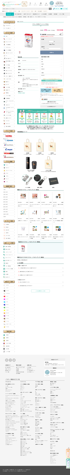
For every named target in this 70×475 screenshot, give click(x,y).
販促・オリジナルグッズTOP (20, 367)
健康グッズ (37, 409)
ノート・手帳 (22, 396)
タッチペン (7, 436)
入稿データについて (27, 14)
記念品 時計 (22, 446)
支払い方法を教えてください (25, 282)
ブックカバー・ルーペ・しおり (25, 407)
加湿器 (51, 391)
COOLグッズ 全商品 (54, 414)
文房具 (6, 388)
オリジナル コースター (38, 435)
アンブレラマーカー (38, 395)
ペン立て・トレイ (23, 403)
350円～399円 (5, 204)
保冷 (35, 11)
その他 (51, 448)
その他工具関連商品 (53, 402)
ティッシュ (51, 461)
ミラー (36, 402)
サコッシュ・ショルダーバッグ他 (10, 411)
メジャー (51, 401)
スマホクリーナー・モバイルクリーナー (11, 440)
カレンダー (45, 11)
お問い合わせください (51, 101)
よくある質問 (44, 14)
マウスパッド (22, 387)
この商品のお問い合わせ (58, 90)
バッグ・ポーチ (52, 443)
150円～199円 (5, 194)
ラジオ (21, 431)
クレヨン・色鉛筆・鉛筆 (24, 423)
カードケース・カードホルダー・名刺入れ (26, 404)
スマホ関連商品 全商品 (9, 433)
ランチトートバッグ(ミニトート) (10, 404)
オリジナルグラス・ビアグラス (10, 428)
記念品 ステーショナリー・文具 (25, 447)
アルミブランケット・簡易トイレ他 (25, 435)
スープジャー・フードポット (9, 424)
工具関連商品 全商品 (54, 395)
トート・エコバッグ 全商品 (10, 393)
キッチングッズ (7, 391)
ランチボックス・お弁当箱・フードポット (41, 440)
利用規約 (17, 370)
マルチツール (52, 398)
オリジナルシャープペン (24, 419)
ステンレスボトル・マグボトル (10, 420)
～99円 (4, 189)
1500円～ (4, 216)
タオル (32, 11)
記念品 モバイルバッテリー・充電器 (26, 452)
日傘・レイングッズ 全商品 (40, 389)
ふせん (21, 394)
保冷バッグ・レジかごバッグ (9, 403)
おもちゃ (51, 447)
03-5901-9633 (59, 3)
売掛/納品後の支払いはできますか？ (26, 285)
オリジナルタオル (38, 414)
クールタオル (52, 416)
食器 (36, 439)
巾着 (19, 11)
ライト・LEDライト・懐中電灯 (24, 430)
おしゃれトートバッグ (8, 407)
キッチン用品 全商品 (39, 433)
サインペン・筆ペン (23, 420)
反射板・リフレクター (23, 432)
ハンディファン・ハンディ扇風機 (55, 417)
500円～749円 (5, 209)
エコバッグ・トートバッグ (25, 11)
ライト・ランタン (52, 390)
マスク (51, 457)
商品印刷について (36, 14)
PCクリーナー (22, 388)
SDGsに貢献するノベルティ (10, 384)
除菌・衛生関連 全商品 (54, 453)
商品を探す (9, 14)
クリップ (21, 399)
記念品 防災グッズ (23, 455)
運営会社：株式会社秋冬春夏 (59, 6)
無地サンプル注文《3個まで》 (47, 90)
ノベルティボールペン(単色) (24, 415)
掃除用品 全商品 (53, 381)
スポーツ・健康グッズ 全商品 (40, 407)
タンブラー (15, 11)
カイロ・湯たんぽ (52, 435)
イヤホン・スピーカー (8, 439)
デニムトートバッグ (8, 399)
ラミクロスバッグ (8, 408)
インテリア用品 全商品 (54, 387)
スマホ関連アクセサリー (9, 444)
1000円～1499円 (5, 214)
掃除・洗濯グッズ (52, 383)
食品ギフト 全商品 (38, 419)
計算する (52, 52)
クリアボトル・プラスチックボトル (10, 423)
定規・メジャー (22, 408)
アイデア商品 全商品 (39, 381)
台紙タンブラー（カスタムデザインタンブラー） (12, 416)
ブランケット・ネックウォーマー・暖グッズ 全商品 (57, 430)
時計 (36, 387)
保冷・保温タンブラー (8, 419)
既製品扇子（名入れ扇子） (54, 424)
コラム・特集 (61, 14)
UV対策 (51, 420)
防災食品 (21, 436)
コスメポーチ (37, 403)
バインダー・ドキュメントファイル (25, 400)
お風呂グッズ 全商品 (39, 444)
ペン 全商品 (22, 413)
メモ (21, 395)
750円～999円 (5, 211)
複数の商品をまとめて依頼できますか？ (27, 271)
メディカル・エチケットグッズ (39, 410)
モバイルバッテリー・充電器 (9, 435)
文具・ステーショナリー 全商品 (26, 392)
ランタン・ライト (52, 409)
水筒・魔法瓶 (7, 427)
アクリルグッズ (8, 381)
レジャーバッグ (52, 410)
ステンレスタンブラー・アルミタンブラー (11, 415)
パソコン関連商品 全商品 (25, 384)
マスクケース (52, 456)
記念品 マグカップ (23, 442)
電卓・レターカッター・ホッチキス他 (26, 411)
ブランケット (52, 432)
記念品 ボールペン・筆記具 (24, 448)
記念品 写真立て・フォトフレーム (25, 451)
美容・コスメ (37, 399)
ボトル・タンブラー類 (8, 387)
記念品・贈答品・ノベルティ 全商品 (26, 439)
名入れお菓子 (40, 11)
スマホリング (7, 443)
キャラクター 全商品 (54, 441)
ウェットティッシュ (53, 460)
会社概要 (50, 14)
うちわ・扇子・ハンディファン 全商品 (57, 422)
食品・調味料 (37, 424)
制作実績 (55, 14)
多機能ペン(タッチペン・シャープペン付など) (27, 416)
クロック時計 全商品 (39, 384)
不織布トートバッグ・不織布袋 (10, 400)
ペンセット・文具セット (24, 424)
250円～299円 (5, 199)
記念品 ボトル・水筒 (23, 443)
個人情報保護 (18, 373)
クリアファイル (23, 381)
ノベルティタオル (38, 417)
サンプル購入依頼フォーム (31, 370)
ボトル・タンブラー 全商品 (10, 413)
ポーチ (11, 11)
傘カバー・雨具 (37, 394)
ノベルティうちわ (52, 425)
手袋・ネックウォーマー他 (54, 436)
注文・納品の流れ (18, 14)
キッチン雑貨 (37, 436)
